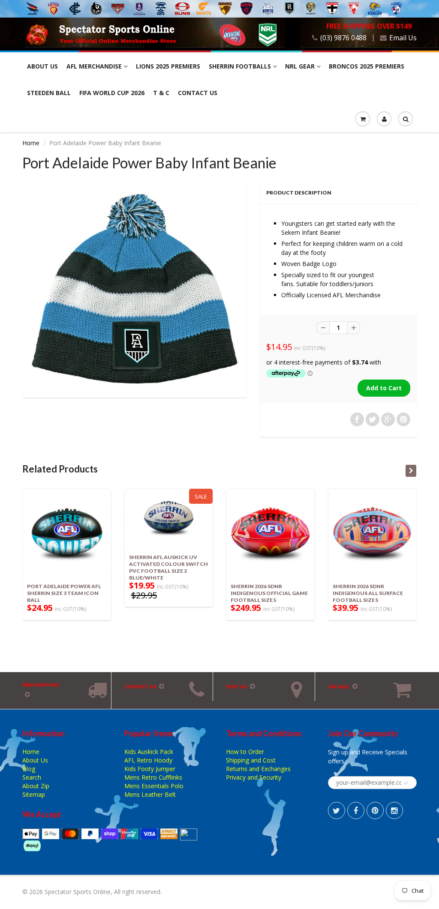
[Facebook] (355, 810)
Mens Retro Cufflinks (153, 777)
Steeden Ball (49, 93)
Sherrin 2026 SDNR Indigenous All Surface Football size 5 (368, 593)
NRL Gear (300, 66)
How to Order (245, 752)
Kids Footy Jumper (149, 769)
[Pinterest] (375, 810)
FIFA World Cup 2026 (111, 93)
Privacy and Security (253, 777)
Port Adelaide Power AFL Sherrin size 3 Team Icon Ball (64, 593)
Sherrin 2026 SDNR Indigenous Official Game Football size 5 (269, 593)
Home (30, 143)
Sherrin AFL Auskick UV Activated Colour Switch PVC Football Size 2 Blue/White (168, 567)
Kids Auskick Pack (148, 752)
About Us (42, 66)
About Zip (35, 786)
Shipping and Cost (251, 760)
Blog (28, 769)
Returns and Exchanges (258, 769)
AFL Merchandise (94, 66)
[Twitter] (336, 810)
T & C (161, 93)
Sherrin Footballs (240, 66)
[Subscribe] (406, 783)
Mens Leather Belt (150, 794)
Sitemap (33, 794)
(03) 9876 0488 (343, 38)
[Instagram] (394, 810)
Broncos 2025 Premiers (366, 66)
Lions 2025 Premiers (168, 66)
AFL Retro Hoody (148, 760)
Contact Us (197, 93)
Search (31, 777)
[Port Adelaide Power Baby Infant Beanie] (135, 289)
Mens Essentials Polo (153, 786)
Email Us (403, 38)
